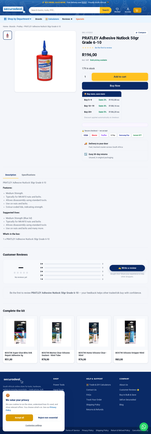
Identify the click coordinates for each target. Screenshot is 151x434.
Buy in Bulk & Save (127, 395)
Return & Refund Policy (120, 430)
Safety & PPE (59, 395)
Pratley (20, 26)
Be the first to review (103, 48)
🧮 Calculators (52, 19)
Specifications (28, 175)
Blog (121, 404)
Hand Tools (58, 390)
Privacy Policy (87, 430)
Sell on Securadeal (127, 399)
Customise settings (34, 425)
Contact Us (91, 390)
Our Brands (58, 399)
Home (5, 26)
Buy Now (115, 85)
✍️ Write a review (127, 268)
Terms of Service (72, 430)
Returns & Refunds (94, 409)
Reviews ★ (67, 19)
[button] (137, 10)
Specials (80, 19)
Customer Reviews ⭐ (129, 390)
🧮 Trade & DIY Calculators (98, 385)
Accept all (19, 417)
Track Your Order (94, 399)
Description (10, 175)
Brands (38, 19)
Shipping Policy (93, 404)
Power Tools (58, 385)
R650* (84, 2)
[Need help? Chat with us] (143, 427)
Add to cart (120, 76)
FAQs (88, 395)
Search (105, 10)
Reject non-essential (48, 417)
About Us (123, 385)
